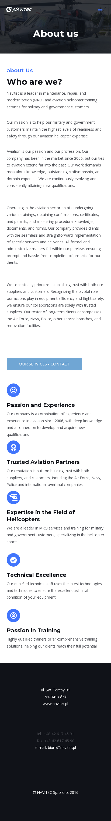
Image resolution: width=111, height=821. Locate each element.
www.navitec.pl (55, 703)
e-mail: (41, 747)
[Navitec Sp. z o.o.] (18, 9)
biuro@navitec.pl (62, 747)
